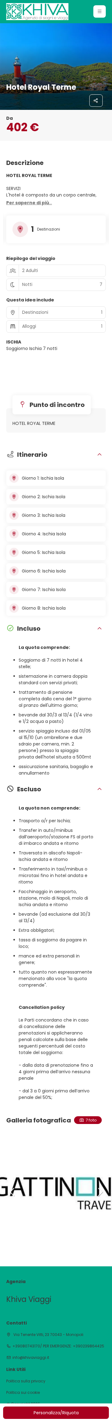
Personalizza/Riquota (56, 1413)
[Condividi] (96, 100)
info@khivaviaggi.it (30, 1357)
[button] (99, 11)
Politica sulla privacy (25, 1381)
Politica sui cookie (23, 1392)
